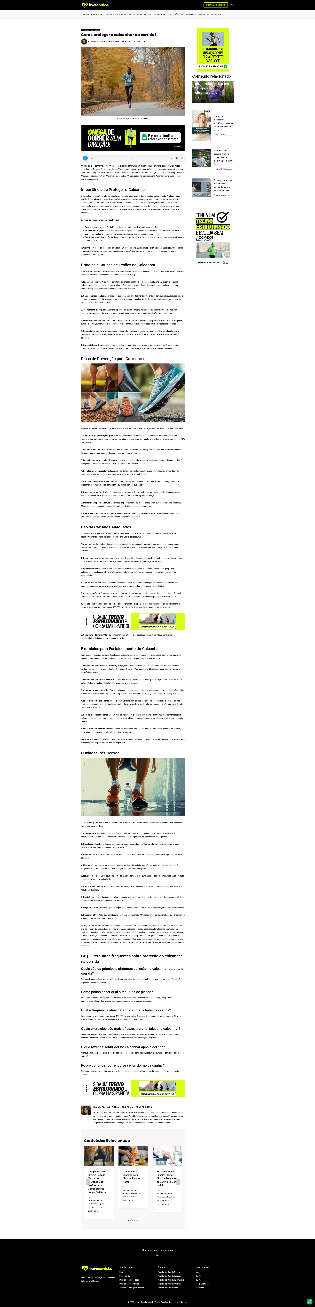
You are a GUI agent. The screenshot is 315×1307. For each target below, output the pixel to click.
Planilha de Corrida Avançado (170, 1284)
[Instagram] (157, 1255)
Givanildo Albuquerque (205, 98)
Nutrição (87, 897)
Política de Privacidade (129, 1280)
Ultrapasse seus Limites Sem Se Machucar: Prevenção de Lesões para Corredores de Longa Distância (97, 1182)
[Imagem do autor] (84, 41)
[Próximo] (178, 1182)
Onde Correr (203, 14)
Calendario (110, 14)
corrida (161, 209)
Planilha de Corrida (215, 5)
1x (177, 158)
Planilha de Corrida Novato (169, 1272)
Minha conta (124, 1276)
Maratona (200, 1288)
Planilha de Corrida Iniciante (169, 1276)
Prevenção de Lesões (90, 30)
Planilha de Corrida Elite (168, 1288)
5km (197, 1272)
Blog (121, 1272)
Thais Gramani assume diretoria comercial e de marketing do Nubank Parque (223, 157)
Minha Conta (216, 14)
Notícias (85, 14)
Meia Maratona (202, 1284)
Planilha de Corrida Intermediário (172, 1280)
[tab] (128, 1220)
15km (198, 1280)
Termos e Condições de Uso (131, 1288)
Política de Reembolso (129, 1284)
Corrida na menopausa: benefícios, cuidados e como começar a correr (223, 123)
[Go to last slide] (88, 1182)
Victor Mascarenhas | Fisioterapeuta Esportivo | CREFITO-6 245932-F (97, 1204)
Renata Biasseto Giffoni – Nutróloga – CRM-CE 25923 (111, 41)
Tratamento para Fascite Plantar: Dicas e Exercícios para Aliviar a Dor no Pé (167, 1178)
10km (198, 1276)
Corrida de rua (135, 14)
